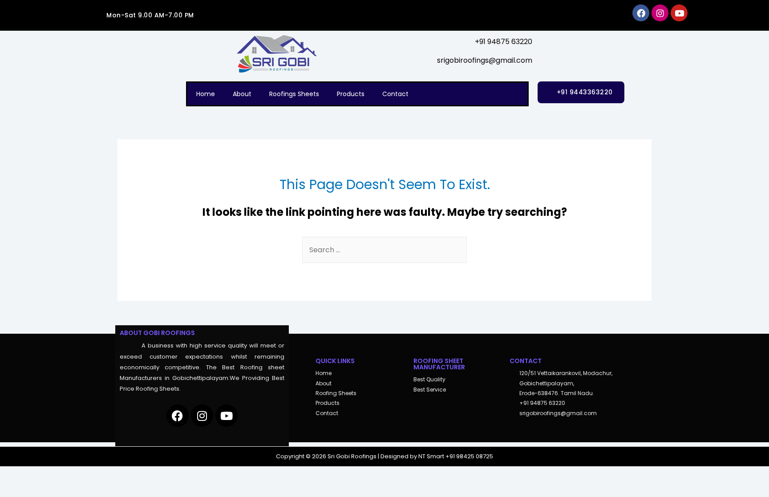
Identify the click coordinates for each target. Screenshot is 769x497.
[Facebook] (640, 12)
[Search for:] (384, 250)
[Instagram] (660, 12)
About (242, 93)
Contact (395, 93)
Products (350, 93)
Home (205, 93)
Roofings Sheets (294, 93)
